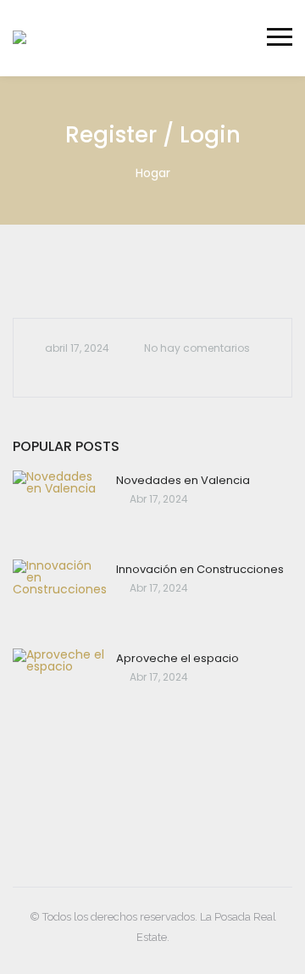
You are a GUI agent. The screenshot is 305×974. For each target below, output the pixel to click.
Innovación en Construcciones (200, 569)
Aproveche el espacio (177, 658)
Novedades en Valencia (183, 480)
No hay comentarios (197, 348)
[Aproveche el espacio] (60, 686)
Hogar (153, 172)
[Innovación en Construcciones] (60, 597)
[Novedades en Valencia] (60, 508)
